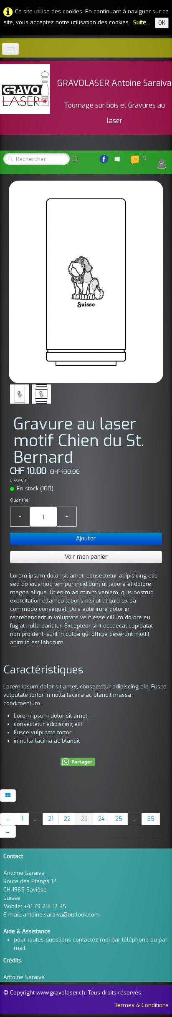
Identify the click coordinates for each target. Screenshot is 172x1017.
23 (84, 818)
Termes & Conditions (142, 1005)
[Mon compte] (161, 164)
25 (118, 818)
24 (101, 818)
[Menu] (10, 49)
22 (67, 818)
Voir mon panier (86, 557)
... (36, 818)
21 (50, 818)
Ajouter (86, 538)
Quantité (19, 500)
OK (161, 22)
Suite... (141, 22)
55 (150, 818)
